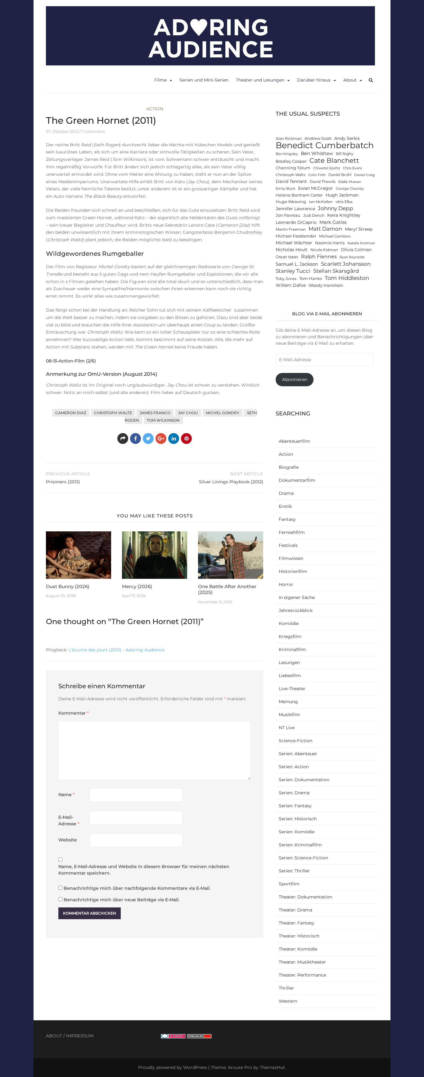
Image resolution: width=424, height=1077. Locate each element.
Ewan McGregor (315, 188)
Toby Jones (286, 279)
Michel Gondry (222, 412)
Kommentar (73, 713)
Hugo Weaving (291, 201)
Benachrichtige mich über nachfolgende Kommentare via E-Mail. (137, 888)
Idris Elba (344, 202)
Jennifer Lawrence (295, 208)
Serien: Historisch (298, 819)
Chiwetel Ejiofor (326, 168)
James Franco (155, 412)
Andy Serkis (347, 138)
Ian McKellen (321, 202)
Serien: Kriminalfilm (300, 845)
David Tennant (291, 181)
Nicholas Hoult (292, 249)
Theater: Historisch (299, 936)
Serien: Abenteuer (298, 753)
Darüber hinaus (314, 80)
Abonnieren (294, 379)
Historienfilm (293, 571)
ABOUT (54, 1036)
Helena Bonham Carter (299, 195)
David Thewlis (323, 182)
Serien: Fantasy (295, 806)
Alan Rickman (289, 138)
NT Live (287, 727)
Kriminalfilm (292, 649)
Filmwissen (291, 558)
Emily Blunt (285, 189)
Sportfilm (289, 884)
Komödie (289, 623)
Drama (286, 493)
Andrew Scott (318, 138)
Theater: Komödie (298, 949)
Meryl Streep (358, 229)
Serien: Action (294, 766)
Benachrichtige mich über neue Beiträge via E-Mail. (121, 899)
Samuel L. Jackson (297, 264)
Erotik (285, 506)
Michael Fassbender (296, 236)
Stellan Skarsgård (336, 271)
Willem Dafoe (291, 285)
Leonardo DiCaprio (296, 222)
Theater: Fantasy (296, 923)
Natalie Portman (361, 243)
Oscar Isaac (287, 257)
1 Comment (93, 131)
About (350, 80)
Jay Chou (188, 412)
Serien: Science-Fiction (303, 858)
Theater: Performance (302, 975)
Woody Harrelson (326, 285)
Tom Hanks (310, 278)
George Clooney (350, 189)
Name (66, 794)
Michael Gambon (335, 236)
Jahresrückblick (296, 610)
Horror (286, 584)
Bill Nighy (345, 154)
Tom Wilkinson (163, 420)
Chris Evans (352, 168)
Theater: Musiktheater (302, 962)
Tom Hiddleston (347, 278)
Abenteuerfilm (294, 441)
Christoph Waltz (113, 412)
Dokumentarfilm (297, 480)
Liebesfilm (290, 675)
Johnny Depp (335, 208)
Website (67, 840)
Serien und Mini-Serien (203, 80)
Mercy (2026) (137, 586)
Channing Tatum (293, 168)
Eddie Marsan (349, 182)
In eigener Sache (297, 597)
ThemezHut (272, 1067)
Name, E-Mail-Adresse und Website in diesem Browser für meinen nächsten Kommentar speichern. (143, 870)
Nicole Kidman (324, 250)
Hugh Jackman (342, 195)
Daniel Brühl (339, 175)
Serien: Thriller (294, 871)
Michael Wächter (294, 242)
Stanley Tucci (293, 271)
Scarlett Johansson (346, 263)
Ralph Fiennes (319, 256)
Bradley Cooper (291, 161)
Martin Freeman (291, 229)
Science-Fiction (295, 740)
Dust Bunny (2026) (67, 586)
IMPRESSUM (79, 1036)
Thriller (286, 988)
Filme (160, 80)
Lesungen (289, 662)
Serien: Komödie (296, 832)
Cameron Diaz (70, 412)
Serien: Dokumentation (304, 779)
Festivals (288, 545)
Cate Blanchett (334, 160)
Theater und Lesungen (260, 80)
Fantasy (287, 519)
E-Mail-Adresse (68, 820)
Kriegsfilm (290, 636)
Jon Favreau (288, 215)
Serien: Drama (294, 793)
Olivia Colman (356, 249)
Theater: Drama (295, 910)
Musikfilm (289, 714)
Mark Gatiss (332, 222)
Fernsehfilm (292, 532)
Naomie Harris (330, 243)
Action (154, 109)
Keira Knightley (343, 215)
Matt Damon (325, 229)
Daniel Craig (364, 175)
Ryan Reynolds (352, 257)
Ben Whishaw (317, 153)
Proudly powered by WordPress (172, 1067)
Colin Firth (317, 175)
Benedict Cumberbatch (325, 145)
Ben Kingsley (287, 154)
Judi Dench (313, 215)
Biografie (289, 467)
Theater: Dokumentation (305, 897)
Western (288, 1001)
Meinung (288, 701)
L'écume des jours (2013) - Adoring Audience (117, 650)
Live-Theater (292, 688)
